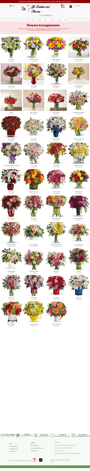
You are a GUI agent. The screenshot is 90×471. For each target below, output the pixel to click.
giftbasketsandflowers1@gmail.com (65, 448)
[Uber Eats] (40, 460)
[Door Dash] (34, 460)
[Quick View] (11, 47)
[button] (70, 6)
